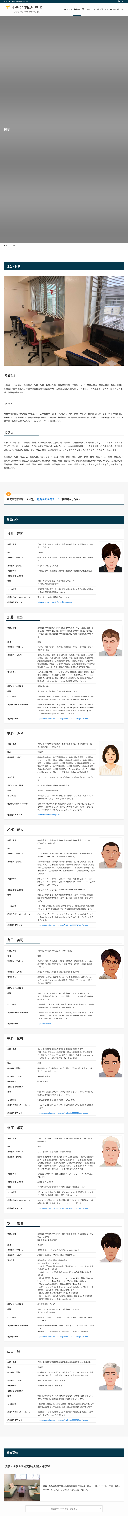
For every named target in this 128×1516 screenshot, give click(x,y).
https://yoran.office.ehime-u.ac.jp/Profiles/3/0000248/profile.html (63, 925)
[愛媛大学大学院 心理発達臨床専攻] (24, 9)
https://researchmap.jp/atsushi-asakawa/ (55, 602)
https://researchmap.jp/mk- (49, 814)
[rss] (119, 1)
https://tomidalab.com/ (46, 1023)
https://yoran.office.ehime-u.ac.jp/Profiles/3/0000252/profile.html (63, 718)
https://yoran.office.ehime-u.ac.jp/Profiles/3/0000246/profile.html (63, 1420)
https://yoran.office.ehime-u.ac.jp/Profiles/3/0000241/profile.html (63, 1113)
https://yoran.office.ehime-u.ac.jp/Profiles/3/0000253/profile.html (63, 1208)
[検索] (122, 1)
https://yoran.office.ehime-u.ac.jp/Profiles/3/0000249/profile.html (63, 1336)
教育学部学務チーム (48, 499)
